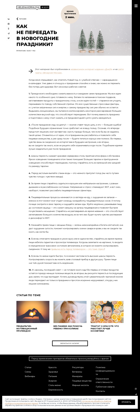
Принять (126, 402)
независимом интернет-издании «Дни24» (91, 69)
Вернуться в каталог (70, 343)
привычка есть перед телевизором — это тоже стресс (77, 249)
